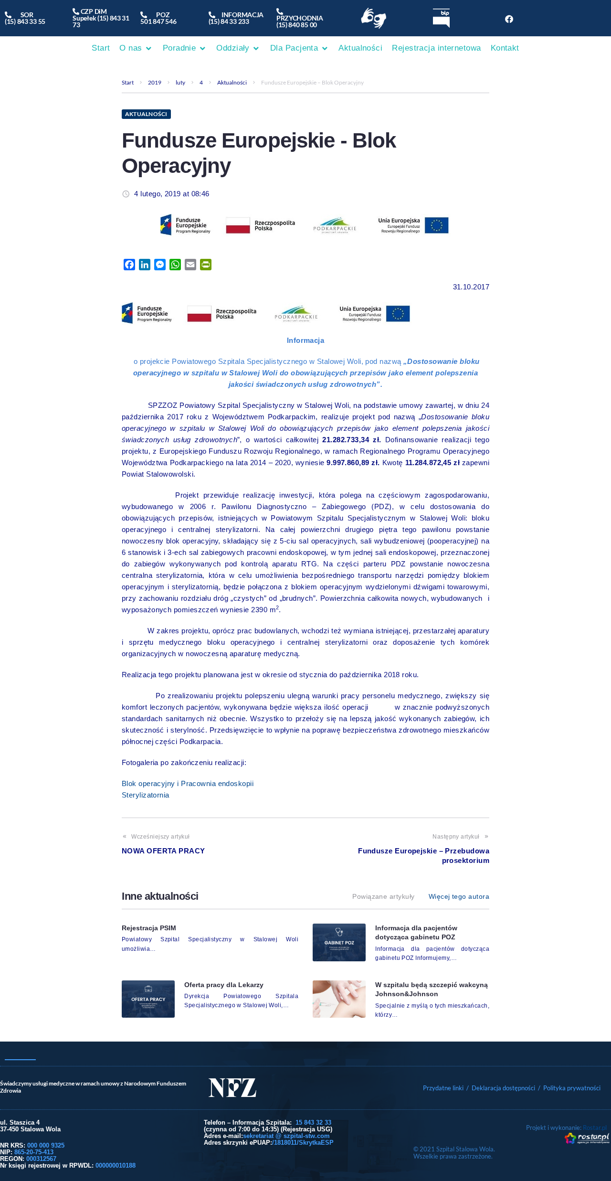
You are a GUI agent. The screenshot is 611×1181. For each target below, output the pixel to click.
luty (180, 82)
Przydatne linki (443, 1088)
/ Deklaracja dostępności (500, 1088)
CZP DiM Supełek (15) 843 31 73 (101, 18)
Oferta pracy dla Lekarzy (223, 985)
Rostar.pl (595, 1127)
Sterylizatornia (145, 795)
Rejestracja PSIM (149, 928)
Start (128, 82)
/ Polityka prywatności (570, 1088)
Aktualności (232, 82)
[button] (136, 48)
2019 (154, 82)
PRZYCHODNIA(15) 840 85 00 (299, 18)
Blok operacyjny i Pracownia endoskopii (187, 783)
